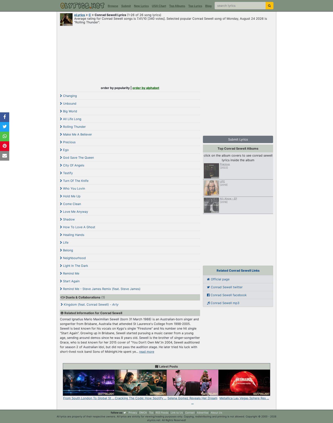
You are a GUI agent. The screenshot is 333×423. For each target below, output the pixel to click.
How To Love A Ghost (78, 227)
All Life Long (71, 119)
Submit (126, 6)
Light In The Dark (75, 266)
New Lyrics (141, 6)
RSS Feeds (162, 412)
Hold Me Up (71, 196)
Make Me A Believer (77, 134)
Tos (151, 412)
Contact (190, 412)
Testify (67, 173)
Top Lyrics (195, 6)
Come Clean (71, 204)
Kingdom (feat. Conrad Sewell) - (91, 304)
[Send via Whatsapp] (4, 136)
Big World (69, 111)
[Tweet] (4, 127)
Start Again (71, 281)
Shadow (68, 219)
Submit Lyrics (238, 139)
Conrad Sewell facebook (228, 295)
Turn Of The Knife (75, 181)
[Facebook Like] (4, 117)
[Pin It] (4, 146)
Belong (67, 250)
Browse (113, 6)
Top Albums (177, 6)
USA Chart (159, 6)
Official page (220, 279)
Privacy (133, 412)
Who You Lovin (73, 188)
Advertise (203, 412)
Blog (208, 6)
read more (146, 351)
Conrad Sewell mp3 (224, 303)
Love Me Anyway (75, 212)
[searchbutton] (269, 5)
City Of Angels (73, 165)
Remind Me (70, 273)
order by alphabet (145, 88)
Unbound (69, 103)
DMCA (143, 412)
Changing (69, 96)
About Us (216, 412)
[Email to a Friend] (4, 156)
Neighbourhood (74, 258)
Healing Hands (73, 235)
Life (65, 242)
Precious (69, 142)
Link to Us (177, 412)
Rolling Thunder (74, 127)
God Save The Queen (78, 157)
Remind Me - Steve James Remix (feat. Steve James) (101, 289)
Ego (65, 150)
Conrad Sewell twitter (226, 287)
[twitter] (125, 412)
